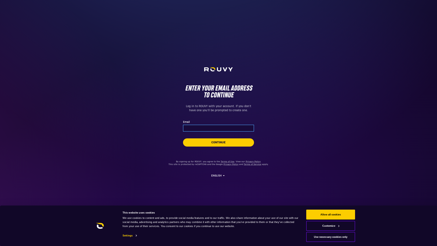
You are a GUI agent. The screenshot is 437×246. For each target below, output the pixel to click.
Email (186, 122)
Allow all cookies (330, 214)
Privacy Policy (253, 161)
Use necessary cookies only (331, 236)
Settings (128, 235)
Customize (328, 225)
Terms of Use (227, 161)
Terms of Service (252, 164)
